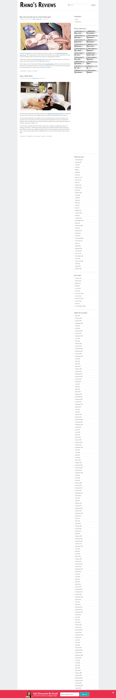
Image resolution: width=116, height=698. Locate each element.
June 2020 (77, 432)
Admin (34, 19)
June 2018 (77, 477)
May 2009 (77, 665)
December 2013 (78, 564)
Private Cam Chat (79, 298)
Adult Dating (78, 159)
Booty (76, 190)
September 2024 (79, 336)
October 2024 (78, 333)
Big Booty (77, 285)
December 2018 (78, 465)
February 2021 (78, 414)
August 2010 (78, 637)
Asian (76, 167)
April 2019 (77, 457)
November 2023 (78, 351)
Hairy (76, 207)
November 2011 (78, 609)
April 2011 (77, 619)
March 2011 (78, 622)
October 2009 (78, 652)
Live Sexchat (78, 296)
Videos (76, 266)
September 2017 (79, 493)
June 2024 (77, 338)
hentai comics (23, 70)
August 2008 (78, 688)
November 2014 (78, 541)
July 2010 (77, 640)
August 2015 (78, 531)
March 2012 (78, 604)
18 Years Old (78, 278)
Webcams (77, 268)
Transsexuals (78, 261)
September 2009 (79, 655)
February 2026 (78, 318)
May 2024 (77, 341)
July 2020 (77, 429)
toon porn (30, 70)
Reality (76, 245)
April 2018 (77, 480)
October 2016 (78, 510)
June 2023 (77, 358)
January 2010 (78, 647)
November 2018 (78, 467)
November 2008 (78, 680)
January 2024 (78, 346)
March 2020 (78, 437)
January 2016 (78, 528)
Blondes (77, 185)
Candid (76, 195)
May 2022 (77, 386)
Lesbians (77, 218)
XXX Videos (49, 136)
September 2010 (79, 635)
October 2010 (78, 632)
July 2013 (77, 574)
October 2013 (78, 566)
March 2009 (78, 670)
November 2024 (78, 331)
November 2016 (78, 508)
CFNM (76, 197)
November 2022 (78, 376)
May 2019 (77, 455)
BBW (76, 169)
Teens (37, 78)
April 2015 (77, 533)
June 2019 (77, 452)
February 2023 (78, 369)
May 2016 (77, 521)
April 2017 (77, 500)
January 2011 (78, 627)
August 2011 (78, 614)
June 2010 (77, 642)
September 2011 (79, 612)
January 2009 (78, 675)
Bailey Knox (78, 283)
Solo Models (78, 256)
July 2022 (77, 384)
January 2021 (78, 417)
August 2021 (78, 407)
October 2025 (78, 320)
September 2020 (79, 424)
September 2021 (79, 404)
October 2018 (78, 470)
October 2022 (78, 379)
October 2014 (78, 543)
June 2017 (77, 498)
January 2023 (78, 371)
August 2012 (78, 599)
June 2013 (77, 576)
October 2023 (78, 353)
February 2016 (78, 526)
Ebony (76, 202)
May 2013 (77, 579)
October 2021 (78, 401)
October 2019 (78, 445)
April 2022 (77, 389)
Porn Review (38, 19)
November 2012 (78, 591)
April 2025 (77, 328)
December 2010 (78, 629)
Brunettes (77, 192)
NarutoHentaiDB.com (50, 64)
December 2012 (78, 589)
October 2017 (78, 490)
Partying (77, 233)
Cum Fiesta (78, 288)
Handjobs (77, 210)
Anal (76, 164)
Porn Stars (77, 240)
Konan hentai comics (40, 59)
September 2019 (79, 447)
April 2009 (77, 667)
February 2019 (78, 462)
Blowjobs (77, 187)
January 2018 (78, 485)
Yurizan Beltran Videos (80, 306)
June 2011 (77, 617)
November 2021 (78, 399)
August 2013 (78, 571)
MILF (76, 228)
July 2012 (77, 602)
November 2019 (78, 442)
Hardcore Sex (23, 136)
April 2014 (77, 553)
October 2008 (78, 683)
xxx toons (35, 70)
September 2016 (79, 513)
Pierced (77, 235)
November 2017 (78, 488)
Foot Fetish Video (79, 293)
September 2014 (79, 546)
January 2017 (78, 505)
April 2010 (77, 645)
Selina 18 (77, 303)
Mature (76, 223)
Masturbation (78, 220)
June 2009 (77, 662)
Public (76, 243)
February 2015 (78, 536)
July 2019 (77, 450)
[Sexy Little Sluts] (26, 76)
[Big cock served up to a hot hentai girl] (35, 17)
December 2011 (78, 607)
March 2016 (78, 523)
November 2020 (78, 422)
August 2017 (78, 495)
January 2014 (78, 561)
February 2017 (78, 503)
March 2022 (78, 391)
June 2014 (77, 548)
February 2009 (78, 673)
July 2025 (77, 325)
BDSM (76, 172)
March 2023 (78, 366)
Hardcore (77, 213)
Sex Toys (77, 253)
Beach (76, 175)
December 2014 (78, 538)
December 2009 (78, 650)
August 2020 (78, 427)
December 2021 (78, 396)
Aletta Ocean (78, 280)
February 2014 (78, 559)
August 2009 (78, 657)
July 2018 (77, 475)
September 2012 (79, 597)
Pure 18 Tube (78, 301)
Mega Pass (77, 225)
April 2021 (77, 412)
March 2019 (78, 460)
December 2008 (78, 678)
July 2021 (77, 409)
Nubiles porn (30, 136)
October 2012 (78, 594)
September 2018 (79, 472)
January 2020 (78, 439)
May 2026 (77, 315)
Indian (76, 215)
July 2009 (77, 660)
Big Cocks (77, 177)
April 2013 (77, 581)
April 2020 (77, 434)
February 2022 (78, 394)
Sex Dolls (77, 251)
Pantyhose (77, 230)
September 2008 (79, 685)
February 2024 (78, 343)
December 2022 (78, 374)
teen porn (43, 136)
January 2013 (78, 586)
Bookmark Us (78, 21)
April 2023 (77, 363)
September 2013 (79, 569)
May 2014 (77, 551)
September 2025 (79, 323)
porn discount (37, 136)
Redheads (77, 248)
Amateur (77, 162)
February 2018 (78, 483)
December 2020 (78, 419)
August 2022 (78, 381)
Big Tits (77, 180)
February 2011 (78, 624)
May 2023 (77, 361)
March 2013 (78, 584)
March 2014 (78, 556)
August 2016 (78, 515)
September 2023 (79, 356)
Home (76, 19)
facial (76, 205)
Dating (76, 200)
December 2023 (78, 348)
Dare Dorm (77, 291)
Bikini (76, 182)
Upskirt (77, 263)
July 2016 (77, 518)
